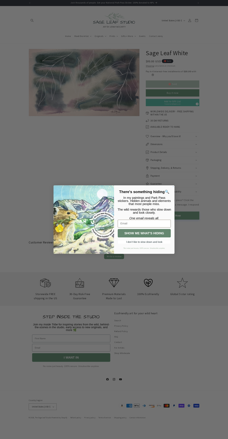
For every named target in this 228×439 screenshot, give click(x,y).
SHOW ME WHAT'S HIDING (144, 233)
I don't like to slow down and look (144, 242)
